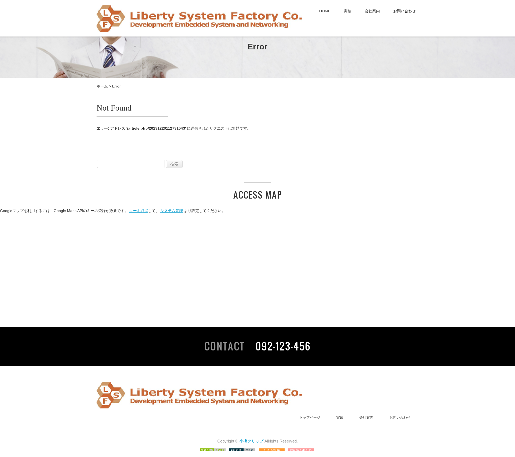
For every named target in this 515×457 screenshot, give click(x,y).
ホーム (102, 86)
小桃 (243, 441)
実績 (347, 11)
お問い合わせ (404, 11)
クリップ (255, 441)
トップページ (309, 417)
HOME (324, 11)
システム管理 (171, 211)
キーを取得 (138, 211)
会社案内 (372, 11)
